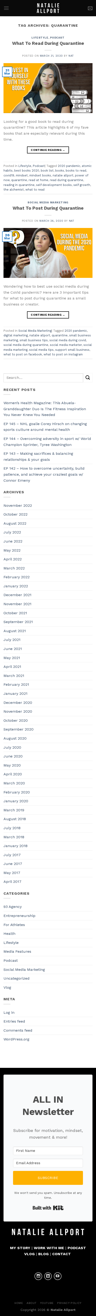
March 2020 (14, 783)
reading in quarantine (18, 185)
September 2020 (18, 729)
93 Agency (12, 906)
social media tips (41, 349)
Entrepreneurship (19, 915)
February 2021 (16, 684)
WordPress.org (16, 1039)
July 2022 (12, 532)
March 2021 (13, 675)
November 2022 (17, 505)
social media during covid (67, 340)
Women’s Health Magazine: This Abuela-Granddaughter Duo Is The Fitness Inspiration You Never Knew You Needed (44, 409)
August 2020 (15, 738)
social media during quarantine (25, 345)
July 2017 (12, 855)
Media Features (17, 951)
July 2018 (12, 828)
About (32, 1303)
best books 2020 (26, 170)
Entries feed (14, 1021)
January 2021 (15, 693)
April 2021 (12, 666)
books (59, 170)
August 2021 (14, 631)
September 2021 (18, 622)
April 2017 (12, 881)
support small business (72, 349)
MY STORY (20, 1248)
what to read (35, 189)
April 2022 (12, 559)
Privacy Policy (69, 1303)
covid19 (8, 175)
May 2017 (11, 873)
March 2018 (13, 837)
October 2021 (15, 613)
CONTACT (61, 1254)
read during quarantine (66, 180)
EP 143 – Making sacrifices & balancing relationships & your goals (38, 456)
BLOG (43, 1254)
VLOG (29, 1254)
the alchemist (13, 189)
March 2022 (14, 568)
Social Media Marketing (47, 202)
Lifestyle (39, 37)
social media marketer (66, 345)
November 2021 (17, 604)
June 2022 (12, 541)
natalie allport (63, 175)
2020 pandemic (69, 166)
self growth (81, 185)
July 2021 (12, 639)
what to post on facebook (22, 354)
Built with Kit (48, 1208)
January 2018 (15, 846)
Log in (8, 1012)
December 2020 (17, 702)
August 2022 (14, 523)
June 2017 (12, 863)
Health (9, 933)
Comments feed (17, 1030)
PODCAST (77, 1248)
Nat (71, 55)
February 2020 (16, 792)
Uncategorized (16, 978)
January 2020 (15, 801)
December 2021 (17, 595)
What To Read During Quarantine (48, 43)
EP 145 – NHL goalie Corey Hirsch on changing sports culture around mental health (45, 427)
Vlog (7, 987)
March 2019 (13, 810)
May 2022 (12, 550)
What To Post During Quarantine (48, 208)
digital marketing (15, 335)
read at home (38, 180)
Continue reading (48, 150)
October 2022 (15, 514)
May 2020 (12, 765)
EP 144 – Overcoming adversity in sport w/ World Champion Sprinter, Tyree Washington (47, 441)
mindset (22, 175)
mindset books (40, 175)
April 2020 (12, 774)
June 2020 (13, 756)
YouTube (47, 1303)
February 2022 (16, 577)
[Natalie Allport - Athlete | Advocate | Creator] (48, 8)
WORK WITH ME (49, 1248)
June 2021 (12, 649)
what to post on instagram (63, 354)
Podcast (57, 37)
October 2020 (15, 720)
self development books (54, 185)
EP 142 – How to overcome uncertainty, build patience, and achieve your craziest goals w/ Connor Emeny (44, 474)
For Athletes (14, 925)
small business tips (34, 340)
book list (47, 170)
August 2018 (14, 819)
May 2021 (11, 658)
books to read (76, 170)
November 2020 (17, 711)
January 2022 (15, 586)
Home (18, 1303)
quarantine (19, 180)
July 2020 (12, 747)
